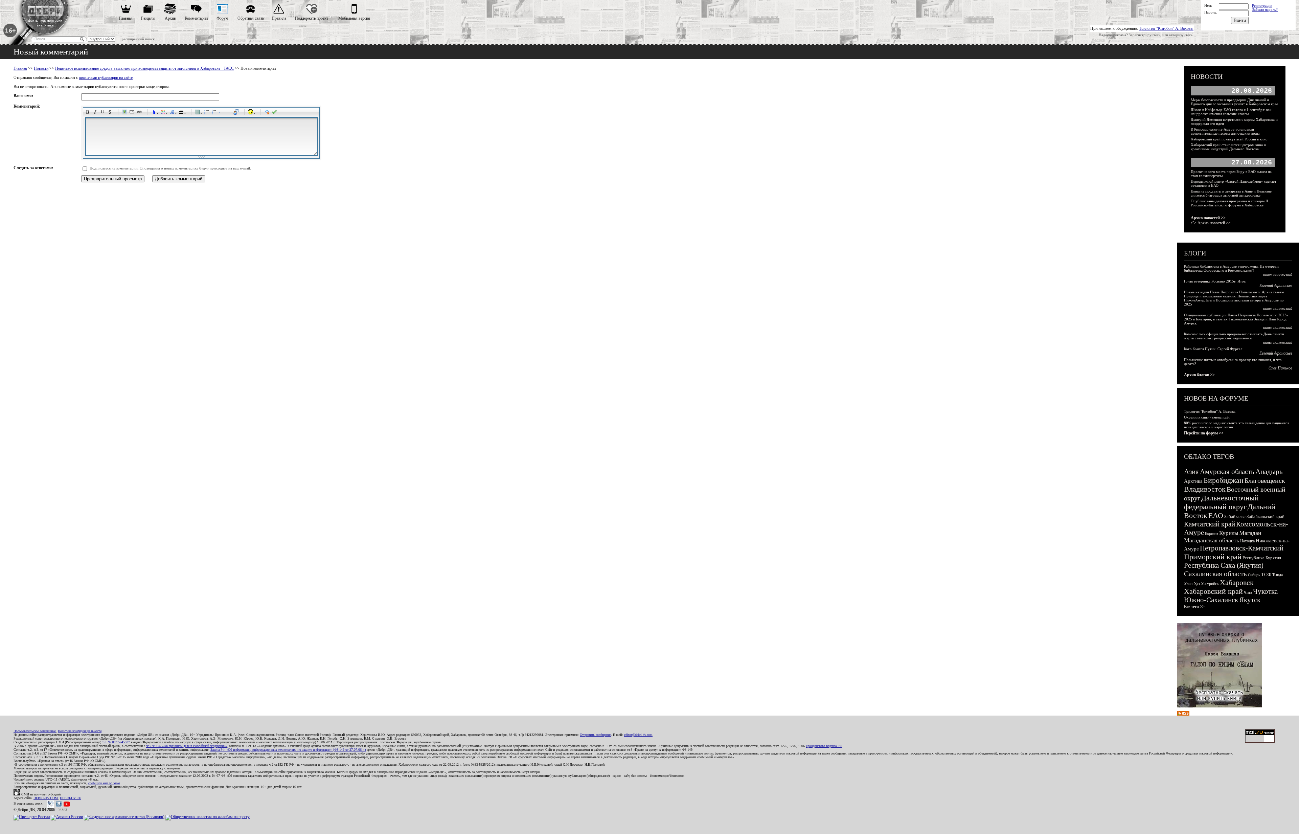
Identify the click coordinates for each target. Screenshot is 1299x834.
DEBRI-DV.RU (70, 798)
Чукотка (1265, 591)
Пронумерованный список (215, 113)
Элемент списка (222, 113)
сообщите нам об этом (104, 783)
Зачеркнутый (111, 113)
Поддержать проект (311, 18)
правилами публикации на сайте (106, 77)
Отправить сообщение (595, 735)
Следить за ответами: (33, 167)
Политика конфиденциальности (79, 731)
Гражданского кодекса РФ (824, 746)
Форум (222, 18)
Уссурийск (1210, 583)
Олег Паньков (1280, 368)
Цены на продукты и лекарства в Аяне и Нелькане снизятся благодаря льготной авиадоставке (1231, 193)
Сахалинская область (1215, 574)
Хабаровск (1237, 582)
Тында (1277, 574)
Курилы (1228, 533)
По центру (182, 113)
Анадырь (1269, 472)
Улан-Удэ (1192, 583)
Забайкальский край (1265, 516)
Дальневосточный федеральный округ (1221, 502)
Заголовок (155, 113)
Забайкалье (1235, 516)
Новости (41, 68)
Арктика (1193, 481)
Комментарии (196, 18)
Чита (1248, 592)
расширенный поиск (138, 39)
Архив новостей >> (1208, 218)
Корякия (1211, 534)
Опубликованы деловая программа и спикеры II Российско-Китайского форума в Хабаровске (1229, 203)
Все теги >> (1194, 606)
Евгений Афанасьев (1275, 285)
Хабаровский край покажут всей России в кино (1229, 139)
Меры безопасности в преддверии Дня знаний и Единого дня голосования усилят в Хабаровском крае (1234, 102)
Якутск (1249, 600)
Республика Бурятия (1262, 557)
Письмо (133, 113)
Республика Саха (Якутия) (1223, 565)
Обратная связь (250, 18)
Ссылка (140, 113)
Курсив (96, 113)
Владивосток (1205, 489)
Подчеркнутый (103, 113)
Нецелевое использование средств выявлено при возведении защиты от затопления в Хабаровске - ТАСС (144, 68)
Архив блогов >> (1199, 375)
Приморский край (1212, 557)
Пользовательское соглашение (35, 731)
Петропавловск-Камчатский (1241, 548)
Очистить (268, 113)
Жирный (88, 113)
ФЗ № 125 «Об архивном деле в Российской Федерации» (186, 746)
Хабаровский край (1213, 591)
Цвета (164, 113)
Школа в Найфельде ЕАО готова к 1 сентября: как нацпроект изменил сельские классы (1231, 112)
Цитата (237, 113)
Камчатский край (1209, 524)
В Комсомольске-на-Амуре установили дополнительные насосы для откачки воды (1225, 131)
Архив (170, 18)
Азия (1191, 472)
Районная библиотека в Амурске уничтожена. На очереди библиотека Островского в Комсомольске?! (1231, 268)
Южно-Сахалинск (1211, 600)
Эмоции (251, 113)
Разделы (148, 18)
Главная (126, 18)
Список (207, 113)
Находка (1247, 541)
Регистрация (1262, 5)
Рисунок (125, 113)
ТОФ (1266, 574)
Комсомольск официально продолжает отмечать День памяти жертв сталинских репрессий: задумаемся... (1234, 336)
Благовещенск (1265, 480)
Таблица (198, 113)
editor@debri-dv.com (638, 735)
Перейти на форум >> (1204, 433)
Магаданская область (1211, 540)
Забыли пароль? (1265, 9)
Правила (279, 18)
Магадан (1250, 532)
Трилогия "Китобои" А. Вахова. (1166, 28)
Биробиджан (1224, 480)
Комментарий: (27, 106)
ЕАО (1215, 515)
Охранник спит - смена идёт (1207, 417)
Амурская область (1227, 472)
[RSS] (1183, 714)
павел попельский (1277, 274)
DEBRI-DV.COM (45, 798)
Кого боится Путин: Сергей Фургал (1213, 349)
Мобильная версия (354, 18)
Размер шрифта (173, 113)
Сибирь (1254, 575)
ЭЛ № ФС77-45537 (116, 742)
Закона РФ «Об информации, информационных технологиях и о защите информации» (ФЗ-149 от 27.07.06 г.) (288, 749)
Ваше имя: (23, 95)
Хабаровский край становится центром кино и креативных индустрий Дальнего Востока (1228, 147)
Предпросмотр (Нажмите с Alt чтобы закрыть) (275, 113)
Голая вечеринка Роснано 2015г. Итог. (1215, 281)
